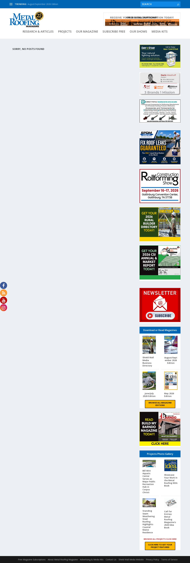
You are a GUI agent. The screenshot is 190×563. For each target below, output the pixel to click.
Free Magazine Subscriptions (32, 559)
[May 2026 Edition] (171, 381)
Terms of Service (169, 559)
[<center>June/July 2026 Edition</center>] (149, 381)
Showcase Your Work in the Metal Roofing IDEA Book (170, 480)
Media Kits (160, 31)
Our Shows (138, 31)
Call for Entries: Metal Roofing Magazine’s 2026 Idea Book (170, 519)
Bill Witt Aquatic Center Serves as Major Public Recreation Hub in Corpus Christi (148, 481)
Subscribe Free (114, 31)
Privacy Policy (152, 559)
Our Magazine (87, 31)
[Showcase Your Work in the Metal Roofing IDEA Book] (171, 466)
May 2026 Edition (169, 394)
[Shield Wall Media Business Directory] (149, 345)
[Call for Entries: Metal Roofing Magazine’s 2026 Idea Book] (171, 503)
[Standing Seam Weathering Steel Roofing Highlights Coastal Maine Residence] (149, 503)
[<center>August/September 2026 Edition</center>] (171, 345)
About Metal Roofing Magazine (63, 559)
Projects (65, 31)
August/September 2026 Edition (43, 4)
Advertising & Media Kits (91, 559)
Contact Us (111, 559)
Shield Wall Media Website (131, 559)
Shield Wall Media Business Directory (148, 361)
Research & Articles (38, 31)
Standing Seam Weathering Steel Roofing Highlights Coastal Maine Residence (148, 521)
